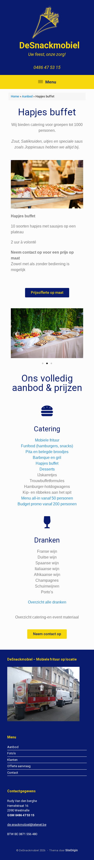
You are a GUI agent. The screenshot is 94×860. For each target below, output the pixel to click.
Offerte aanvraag (19, 766)
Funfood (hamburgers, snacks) (47, 446)
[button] (16, 334)
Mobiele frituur (47, 440)
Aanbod (27, 96)
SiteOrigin (71, 850)
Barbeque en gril (47, 458)
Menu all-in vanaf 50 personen (47, 498)
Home (15, 96)
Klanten (12, 760)
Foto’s (11, 753)
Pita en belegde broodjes (47, 452)
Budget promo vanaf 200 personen (47, 504)
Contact (12, 772)
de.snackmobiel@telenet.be (26, 824)
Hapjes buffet (47, 463)
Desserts (47, 469)
